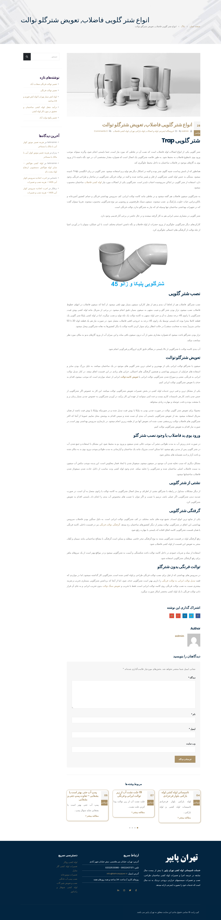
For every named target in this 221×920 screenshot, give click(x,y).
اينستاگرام (124, 888)
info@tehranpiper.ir (117, 871)
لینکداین (184, 615)
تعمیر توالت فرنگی (48, 90)
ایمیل (171, 615)
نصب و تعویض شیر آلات (67, 881)
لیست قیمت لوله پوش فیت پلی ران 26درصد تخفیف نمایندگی (83, 795)
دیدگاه (191, 677)
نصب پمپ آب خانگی (68, 877)
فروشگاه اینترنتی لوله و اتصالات (160, 131)
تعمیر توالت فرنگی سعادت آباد (43, 84)
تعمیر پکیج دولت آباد (48, 117)
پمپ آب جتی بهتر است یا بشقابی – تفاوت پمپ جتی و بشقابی (129, 795)
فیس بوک (136, 888)
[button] (137, 825)
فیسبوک (198, 615)
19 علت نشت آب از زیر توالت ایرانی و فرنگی (175, 794)
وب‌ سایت (190, 743)
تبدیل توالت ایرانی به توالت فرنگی (178, 580)
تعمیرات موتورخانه (69, 872)
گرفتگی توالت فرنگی (109, 524)
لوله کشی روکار (70, 860)
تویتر (130, 888)
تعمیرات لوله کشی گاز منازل (67, 866)
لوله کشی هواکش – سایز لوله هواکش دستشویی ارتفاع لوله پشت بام (40, 167)
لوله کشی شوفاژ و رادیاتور (67, 887)
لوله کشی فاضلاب (121, 131)
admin (185, 131)
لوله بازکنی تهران (137, 131)
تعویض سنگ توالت (111, 586)
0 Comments (101, 131)
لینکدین (118, 888)
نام (193, 714)
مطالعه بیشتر (185, 812)
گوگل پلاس (178, 615)
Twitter (191, 615)
